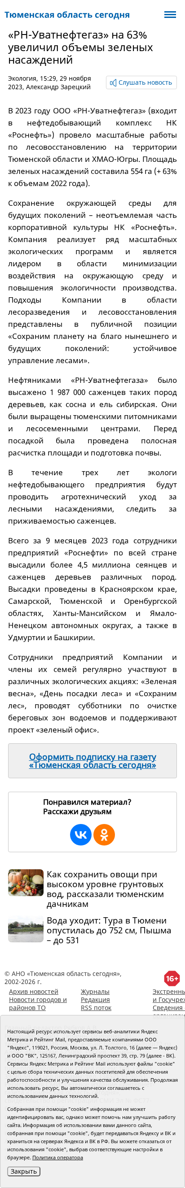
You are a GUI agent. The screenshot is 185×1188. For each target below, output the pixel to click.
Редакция (95, 999)
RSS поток (96, 1007)
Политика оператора (57, 1157)
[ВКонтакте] (81, 834)
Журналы (95, 991)
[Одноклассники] (104, 834)
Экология (22, 78)
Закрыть (24, 1171)
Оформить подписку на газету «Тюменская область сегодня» (92, 761)
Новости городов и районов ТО (38, 1003)
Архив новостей (33, 991)
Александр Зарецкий (58, 86)
